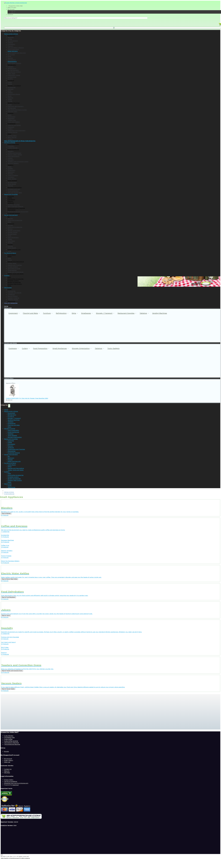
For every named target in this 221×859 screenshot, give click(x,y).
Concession (11, 44)
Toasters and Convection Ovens (18, 161)
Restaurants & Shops (11, 411)
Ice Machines (12, 77)
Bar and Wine (12, 182)
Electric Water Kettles (15, 154)
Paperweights (12, 270)
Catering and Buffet (14, 125)
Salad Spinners (13, 51)
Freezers (10, 66)
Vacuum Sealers (13, 163)
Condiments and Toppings (16, 208)
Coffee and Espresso (14, 153)
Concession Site (9, 737)
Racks (9, 96)
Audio (9, 289)
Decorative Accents (14, 268)
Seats (9, 286)
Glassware (11, 118)
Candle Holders (13, 267)
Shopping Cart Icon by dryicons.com (16, 783)
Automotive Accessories (15, 279)
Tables (10, 84)
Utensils (10, 186)
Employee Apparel (14, 213)
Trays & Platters (13, 175)
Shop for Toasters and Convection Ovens (12, 670)
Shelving (10, 98)
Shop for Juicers (6, 615)
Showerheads (12, 234)
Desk (9, 258)
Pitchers (10, 173)
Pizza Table (11, 73)
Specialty (11, 160)
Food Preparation (13, 49)
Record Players (13, 296)
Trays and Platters (14, 122)
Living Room (12, 255)
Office (9, 256)
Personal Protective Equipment (18, 211)
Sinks (9, 56)
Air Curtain (11, 54)
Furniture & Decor (10, 463)
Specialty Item (12, 111)
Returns (6, 771)
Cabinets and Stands (14, 293)
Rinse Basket (12, 184)
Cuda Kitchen (8, 736)
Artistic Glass (12, 263)
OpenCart (15, 785)
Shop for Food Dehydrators (8, 597)
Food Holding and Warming (17, 53)
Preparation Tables (14, 75)
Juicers (10, 158)
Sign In (13, 12)
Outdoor (7, 472)
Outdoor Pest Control (15, 284)
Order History (8, 760)
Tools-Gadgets (12, 180)
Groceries (11, 196)
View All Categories (10, 303)
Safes (9, 251)
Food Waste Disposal (14, 63)
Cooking (10, 42)
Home (6, 409)
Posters (10, 139)
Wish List (7, 762)
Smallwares (11, 123)
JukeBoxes (11, 294)
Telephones (11, 301)
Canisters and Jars (14, 189)
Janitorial (11, 203)
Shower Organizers (14, 230)
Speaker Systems (13, 298)
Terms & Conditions (10, 781)
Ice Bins (10, 79)
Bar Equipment (13, 41)
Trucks (10, 101)
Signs (9, 134)
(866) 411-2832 (12, 7)
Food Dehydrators (13, 156)
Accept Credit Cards (4, 802)
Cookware (11, 127)
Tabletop (10, 113)
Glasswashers (12, 61)
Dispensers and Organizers (16, 130)
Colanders (11, 146)
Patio (9, 277)
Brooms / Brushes (14, 205)
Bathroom (11, 223)
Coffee (10, 39)
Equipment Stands (14, 94)
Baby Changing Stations (15, 206)
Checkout (10, 14)
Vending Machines (14, 103)
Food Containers (13, 191)
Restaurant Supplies (126, 313)
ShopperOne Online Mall (15, 6)
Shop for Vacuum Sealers (8, 689)
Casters (10, 92)
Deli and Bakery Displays (16, 47)
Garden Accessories (14, 282)
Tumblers (11, 177)
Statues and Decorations (16, 261)
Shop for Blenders (6, 513)
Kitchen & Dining (9, 428)
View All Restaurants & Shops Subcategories (19, 141)
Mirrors (10, 229)
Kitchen (10, 244)
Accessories (11, 87)
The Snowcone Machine (12, 744)
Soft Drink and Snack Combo (17, 110)
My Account (11, 9)
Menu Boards (12, 137)
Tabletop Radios (13, 299)
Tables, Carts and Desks (15, 274)
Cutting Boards (12, 132)
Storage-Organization (15, 187)
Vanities (10, 242)
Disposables (11, 210)
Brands (6, 751)
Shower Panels (12, 232)
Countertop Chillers (14, 72)
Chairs (10, 82)
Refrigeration (12, 65)
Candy (10, 104)
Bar (9, 217)
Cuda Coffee (8, 739)
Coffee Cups (12, 120)
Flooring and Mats (30, 313)
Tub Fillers (11, 241)
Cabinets (10, 89)
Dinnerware (11, 117)
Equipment (11, 35)
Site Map (7, 772)
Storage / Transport (14, 85)
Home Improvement (11, 454)
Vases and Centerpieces (15, 272)
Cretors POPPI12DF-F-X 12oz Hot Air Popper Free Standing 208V (27, 398)
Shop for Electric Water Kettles (9, 579)
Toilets (10, 239)
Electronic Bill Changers (15, 106)
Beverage (11, 37)
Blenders (10, 151)
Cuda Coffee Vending (11, 741)
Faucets (10, 58)
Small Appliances (13, 149)
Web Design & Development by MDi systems (15, 858)
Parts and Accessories (15, 220)
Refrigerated (12, 108)
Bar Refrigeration (13, 70)
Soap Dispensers (13, 237)
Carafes (10, 168)
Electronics (8, 484)
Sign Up (13, 11)
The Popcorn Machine (11, 742)
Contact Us (7, 769)
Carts (9, 91)
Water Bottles (12, 179)
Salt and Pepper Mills (15, 192)
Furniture (11, 80)
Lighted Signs (12, 135)
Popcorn (10, 46)
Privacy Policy (8, 780)
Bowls (9, 115)
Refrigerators (12, 68)
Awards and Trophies (15, 265)
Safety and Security (14, 249)
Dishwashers (12, 60)
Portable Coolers (13, 280)
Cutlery (10, 129)
